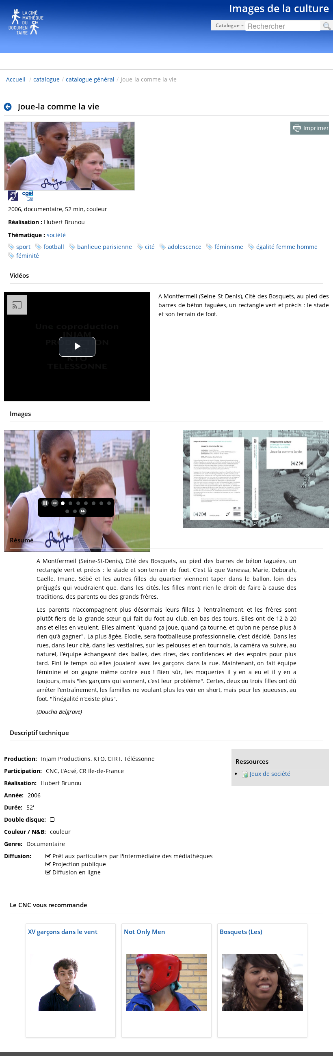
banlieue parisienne (104, 247)
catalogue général (90, 79)
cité (150, 247)
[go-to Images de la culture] (166, 25)
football (53, 247)
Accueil (16, 79)
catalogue (46, 79)
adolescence (184, 247)
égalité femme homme (287, 247)
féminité (27, 255)
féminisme (228, 247)
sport (23, 247)
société (56, 235)
